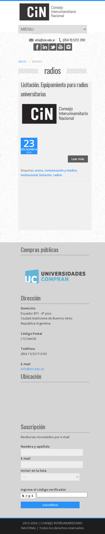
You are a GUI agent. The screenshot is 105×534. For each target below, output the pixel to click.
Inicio (22, 61)
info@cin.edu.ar (45, 39)
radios (57, 175)
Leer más (78, 159)
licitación (45, 175)
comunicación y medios (60, 170)
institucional (29, 175)
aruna (39, 170)
